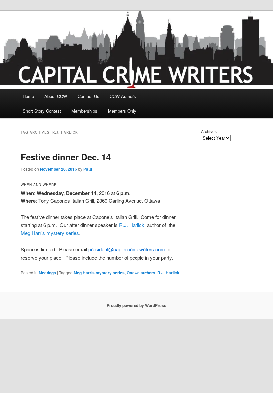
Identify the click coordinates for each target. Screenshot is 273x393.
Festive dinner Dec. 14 (66, 157)
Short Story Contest (42, 111)
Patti (87, 169)
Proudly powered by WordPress (136, 305)
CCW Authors (123, 96)
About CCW (55, 96)
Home (28, 96)
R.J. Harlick (131, 224)
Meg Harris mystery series (50, 232)
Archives (209, 131)
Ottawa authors (141, 273)
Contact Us (88, 96)
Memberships (84, 111)
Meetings (47, 273)
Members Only (122, 111)
